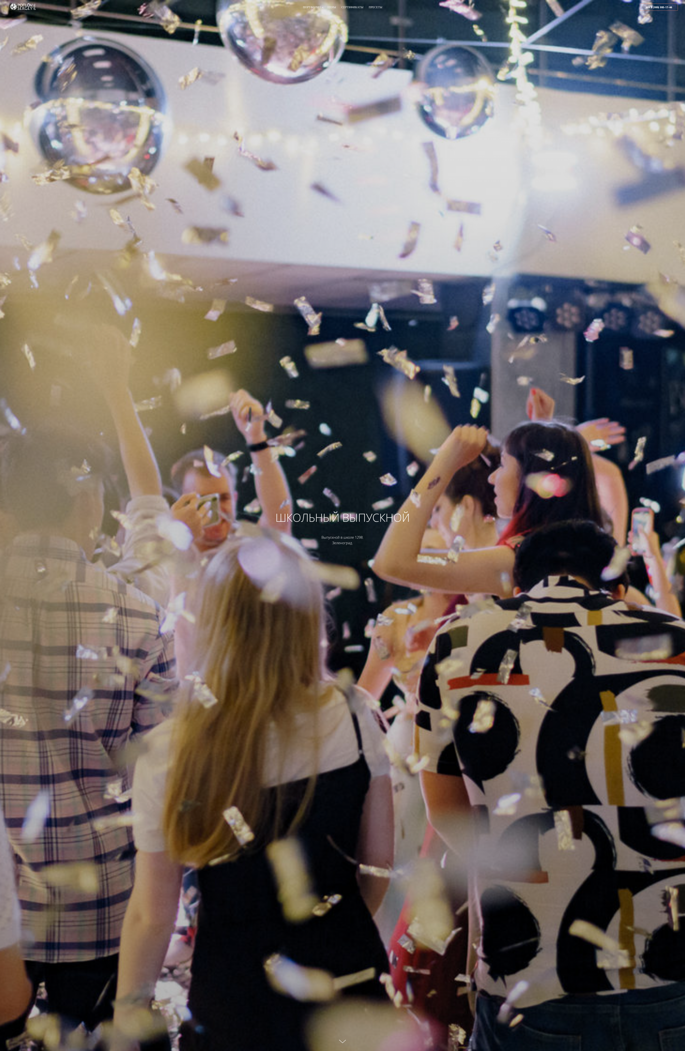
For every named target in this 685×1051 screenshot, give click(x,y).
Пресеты (375, 7)
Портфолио (312, 7)
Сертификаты (352, 7)
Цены (332, 7)
